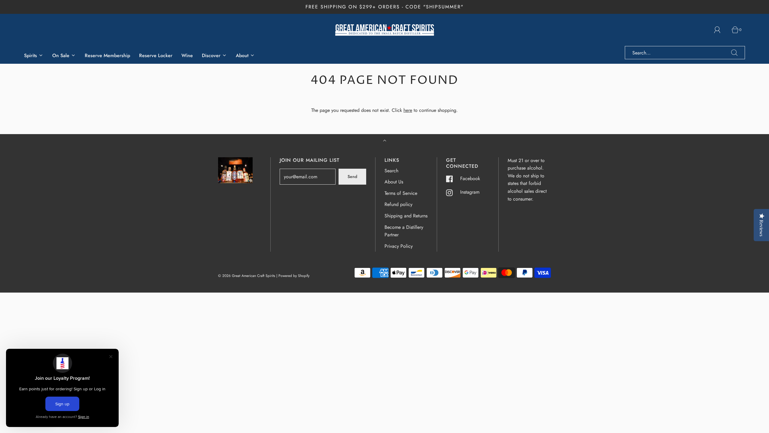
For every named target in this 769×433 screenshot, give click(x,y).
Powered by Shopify (293, 275)
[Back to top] (385, 141)
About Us (393, 181)
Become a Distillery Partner (403, 231)
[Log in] (720, 29)
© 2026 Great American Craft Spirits (246, 275)
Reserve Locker (155, 55)
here (407, 110)
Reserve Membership (107, 55)
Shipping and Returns (405, 215)
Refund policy (398, 204)
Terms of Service (400, 193)
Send (352, 177)
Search (391, 170)
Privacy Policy (398, 246)
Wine (187, 55)
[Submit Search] (734, 52)
